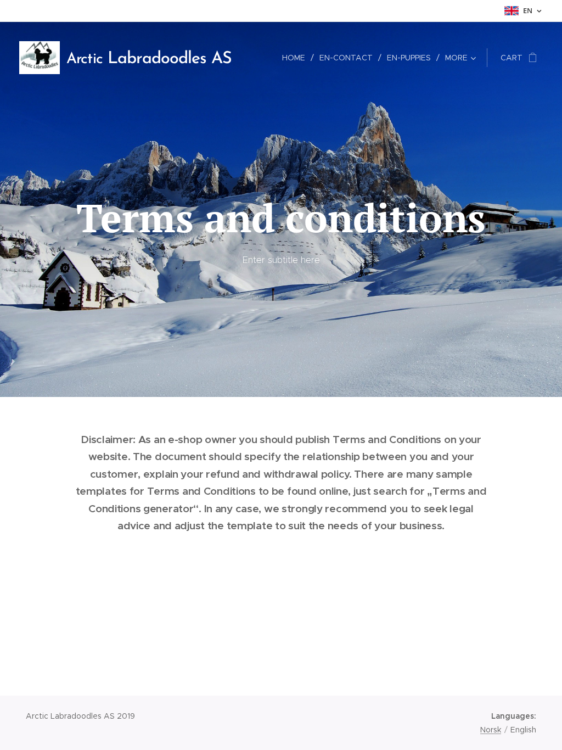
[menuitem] (296, 57)
